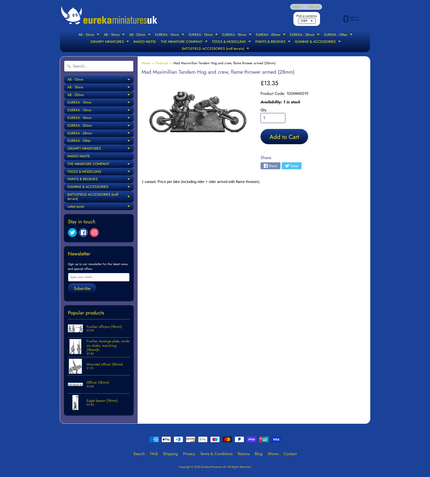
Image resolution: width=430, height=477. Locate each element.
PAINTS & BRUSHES (273, 42)
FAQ (154, 454)
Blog (259, 454)
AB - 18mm (115, 35)
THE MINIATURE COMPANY (185, 42)
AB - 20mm (140, 35)
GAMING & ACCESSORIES (318, 42)
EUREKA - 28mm (305, 35)
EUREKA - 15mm (204, 35)
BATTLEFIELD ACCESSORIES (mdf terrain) (216, 49)
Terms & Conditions (216, 454)
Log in (297, 6)
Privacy (189, 454)
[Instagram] (94, 232)
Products (162, 62)
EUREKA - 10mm (170, 35)
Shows (273, 454)
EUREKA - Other (339, 35)
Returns (244, 454)
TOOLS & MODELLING (232, 42)
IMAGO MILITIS (144, 41)
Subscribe (82, 288)
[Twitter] (72, 232)
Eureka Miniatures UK (213, 467)
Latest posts (100, 207)
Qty (264, 110)
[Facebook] (83, 232)
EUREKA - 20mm (271, 35)
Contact (290, 454)
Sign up (314, 6)
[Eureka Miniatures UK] (109, 15)
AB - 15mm (89, 35)
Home (146, 62)
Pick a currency (306, 16)
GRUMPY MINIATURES (110, 42)
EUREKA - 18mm (237, 35)
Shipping (170, 454)
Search (139, 454)
